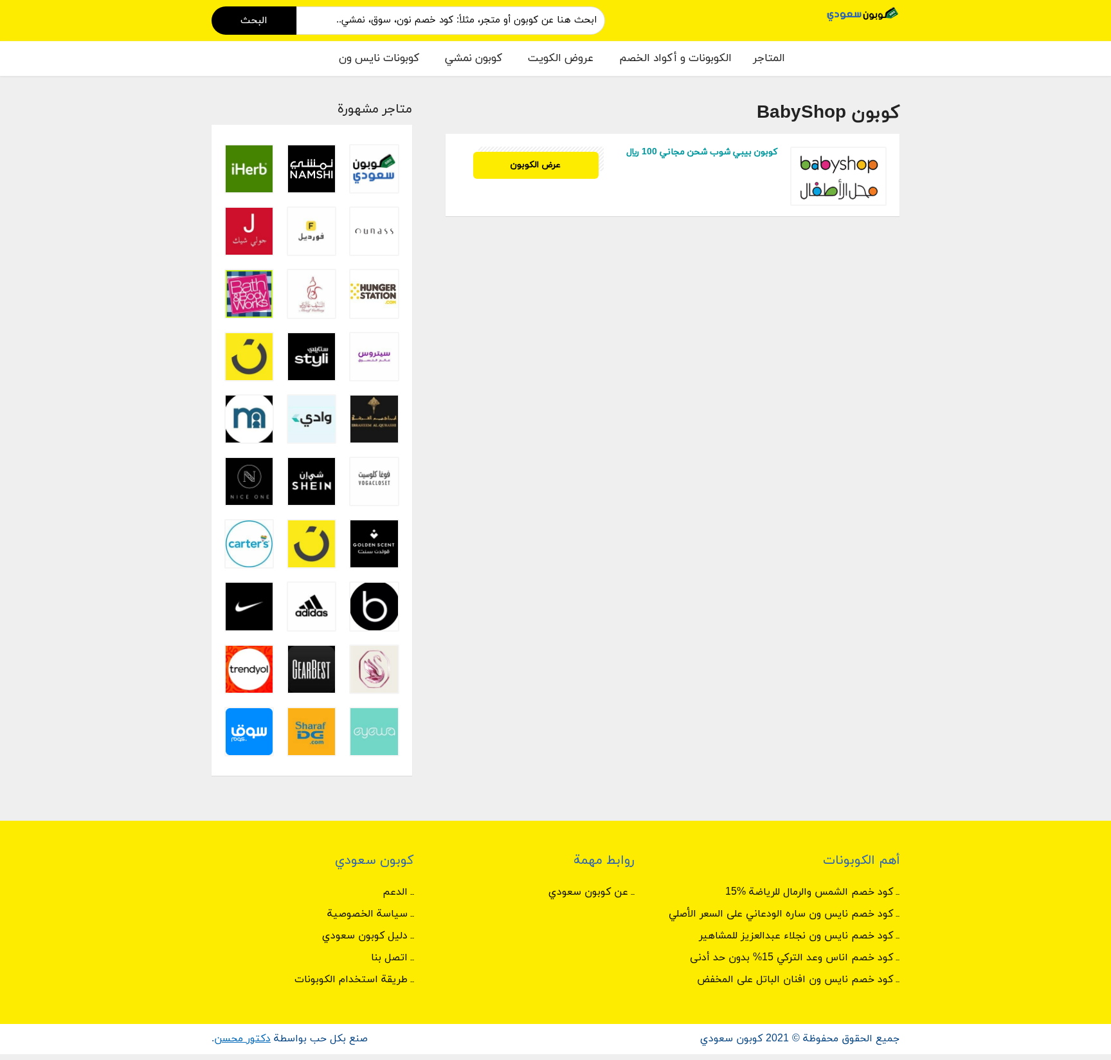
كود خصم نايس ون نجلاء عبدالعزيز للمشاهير (796, 936)
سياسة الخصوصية (367, 914)
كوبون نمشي (473, 58)
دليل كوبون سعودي (365, 936)
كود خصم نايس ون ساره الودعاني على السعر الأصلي (781, 914)
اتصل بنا (389, 958)
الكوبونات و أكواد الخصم (675, 58)
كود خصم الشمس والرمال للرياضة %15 (809, 892)
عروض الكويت (560, 58)
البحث (253, 21)
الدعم (395, 892)
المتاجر (769, 58)
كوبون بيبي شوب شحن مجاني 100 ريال (701, 152)
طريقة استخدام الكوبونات (351, 980)
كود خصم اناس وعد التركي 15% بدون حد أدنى (791, 958)
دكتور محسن (242, 1039)
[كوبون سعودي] (862, 13)
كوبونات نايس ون (379, 58)
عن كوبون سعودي (588, 892)
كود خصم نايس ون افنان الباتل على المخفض (795, 980)
